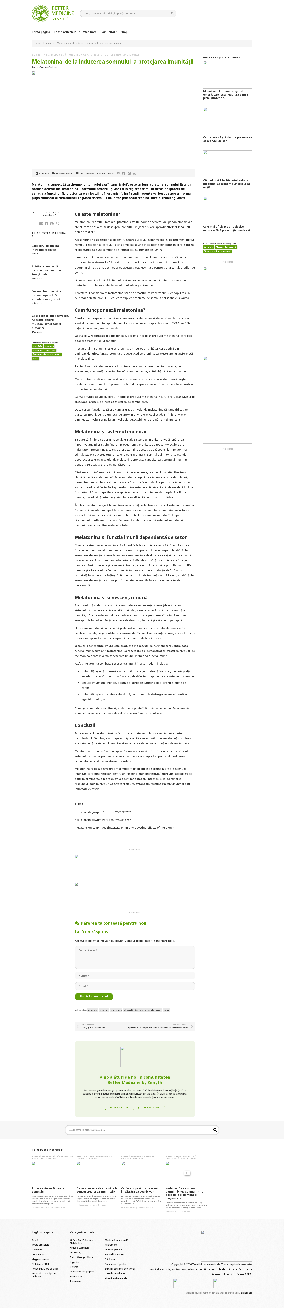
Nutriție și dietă (113, 1249)
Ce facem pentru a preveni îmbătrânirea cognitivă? (139, 1189)
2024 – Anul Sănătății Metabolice (81, 1242)
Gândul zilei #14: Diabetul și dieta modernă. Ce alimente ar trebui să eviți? (226, 183)
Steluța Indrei (82, 1205)
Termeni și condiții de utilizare (44, 1275)
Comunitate (38, 1254)
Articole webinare (175, 1156)
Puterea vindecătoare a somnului (48, 1189)
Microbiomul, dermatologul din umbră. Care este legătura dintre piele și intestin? (225, 94)
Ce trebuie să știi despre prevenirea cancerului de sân (227, 139)
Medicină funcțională (70, 54)
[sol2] (232, 1283)
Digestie (74, 1262)
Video (194, 1158)
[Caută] (172, 13)
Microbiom (111, 1244)
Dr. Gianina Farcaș (129, 1207)
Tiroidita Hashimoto (116, 1273)
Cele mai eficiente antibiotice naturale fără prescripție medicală (226, 228)
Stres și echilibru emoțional (115, 54)
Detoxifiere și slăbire (81, 1257)
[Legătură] (53, 13)
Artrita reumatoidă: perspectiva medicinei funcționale (47, 270)
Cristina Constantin (40, 1207)
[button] (79, 32)
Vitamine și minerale (88, 1158)
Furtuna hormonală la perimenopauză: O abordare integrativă (46, 295)
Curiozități (75, 1252)
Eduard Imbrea (172, 1212)
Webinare (37, 1249)
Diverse (74, 1267)
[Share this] (124, 173)
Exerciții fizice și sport (82, 1271)
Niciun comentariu (64, 173)
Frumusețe (76, 1276)
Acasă (35, 1240)
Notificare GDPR (41, 1264)
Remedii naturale (114, 1254)
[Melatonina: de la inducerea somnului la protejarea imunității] (113, 73)
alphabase (246, 1292)
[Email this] (118, 173)
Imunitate (40, 54)
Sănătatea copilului (115, 1264)
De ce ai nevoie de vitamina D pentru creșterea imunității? (97, 1189)
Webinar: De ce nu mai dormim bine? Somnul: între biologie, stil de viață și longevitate (184, 1193)
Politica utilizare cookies (45, 1268)
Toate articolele (40, 1244)
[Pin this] (129, 173)
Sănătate (61, 1156)
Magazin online (40, 1259)
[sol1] (192, 1283)
